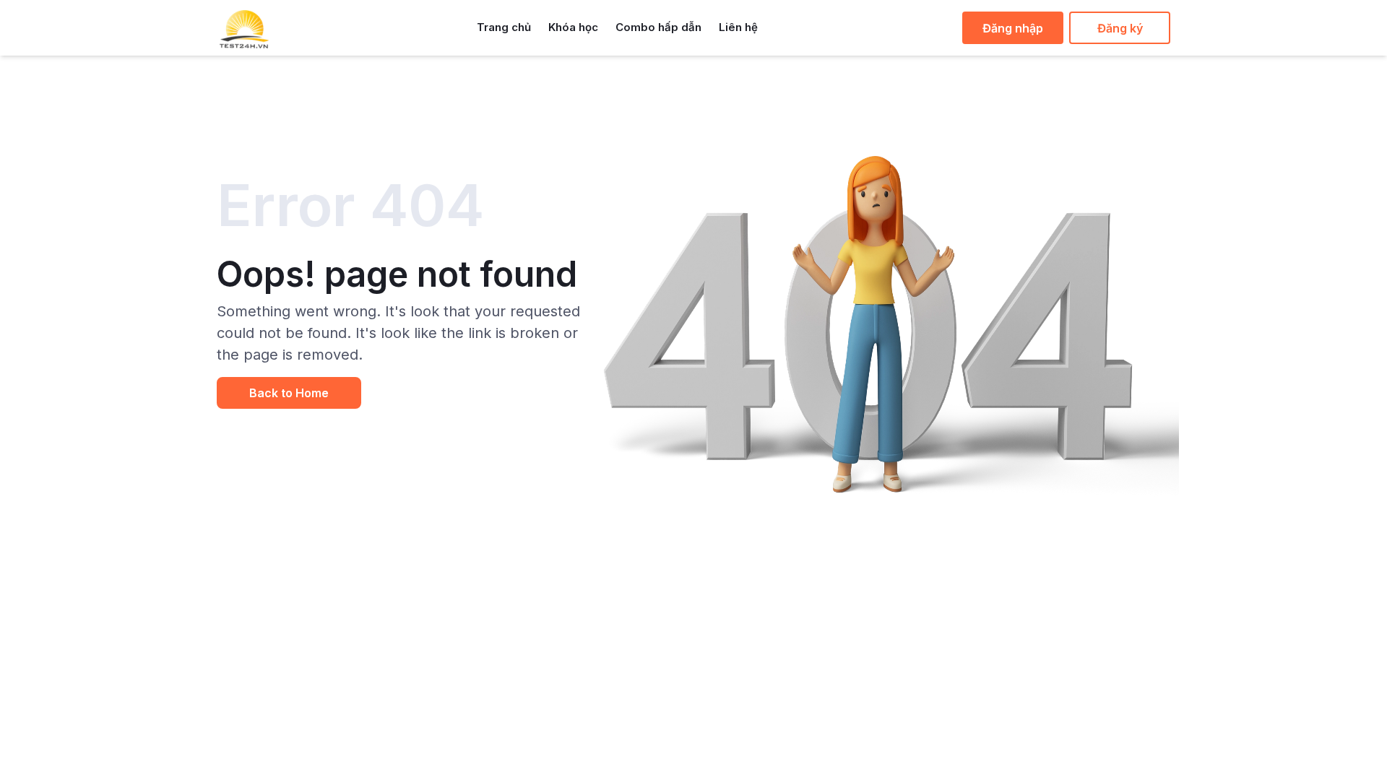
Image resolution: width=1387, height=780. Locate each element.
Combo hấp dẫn (658, 27)
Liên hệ (738, 27)
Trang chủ (504, 27)
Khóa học (573, 27)
